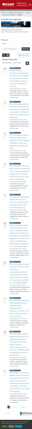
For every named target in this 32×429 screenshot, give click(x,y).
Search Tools (24, 55)
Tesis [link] (28, 13)
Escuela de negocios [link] (9, 15)
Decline (11, 426)
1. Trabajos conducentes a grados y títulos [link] (16, 13)
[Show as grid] (8, 55)
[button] (8, 5)
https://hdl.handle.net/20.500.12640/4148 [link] (14, 32)
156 (23, 407)
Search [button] (26, 49)
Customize (18, 426)
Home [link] (3, 13)
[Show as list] (4, 55)
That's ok (4, 426)
